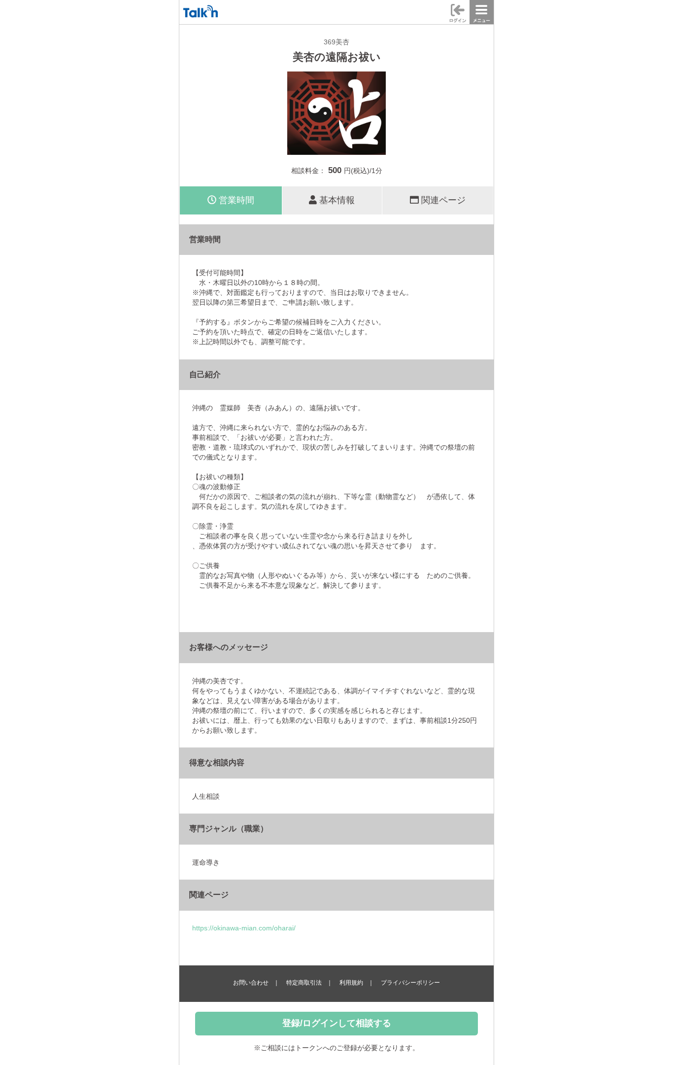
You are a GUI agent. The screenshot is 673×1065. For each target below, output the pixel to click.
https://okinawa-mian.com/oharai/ (244, 928)
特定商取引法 (304, 982)
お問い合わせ (251, 982)
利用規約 (351, 982)
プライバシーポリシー (410, 982)
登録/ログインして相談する (336, 1023)
